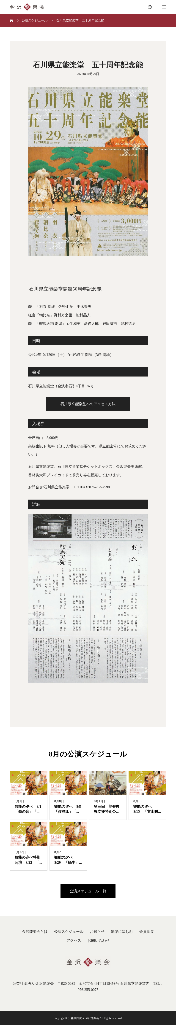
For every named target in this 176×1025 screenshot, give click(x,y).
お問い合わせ (99, 940)
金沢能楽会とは (35, 932)
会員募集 (146, 932)
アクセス (73, 940)
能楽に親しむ (122, 932)
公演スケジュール (68, 932)
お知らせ (97, 932)
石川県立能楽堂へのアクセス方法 (88, 404)
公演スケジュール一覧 (88, 891)
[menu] (150, 7)
